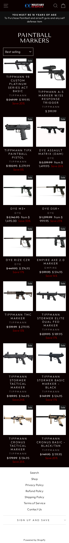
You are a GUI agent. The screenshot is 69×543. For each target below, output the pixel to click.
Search (34, 472)
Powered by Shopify (34, 539)
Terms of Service (34, 503)
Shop (34, 479)
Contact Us (34, 509)
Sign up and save (33, 520)
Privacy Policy (34, 485)
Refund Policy (34, 491)
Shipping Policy (34, 497)
